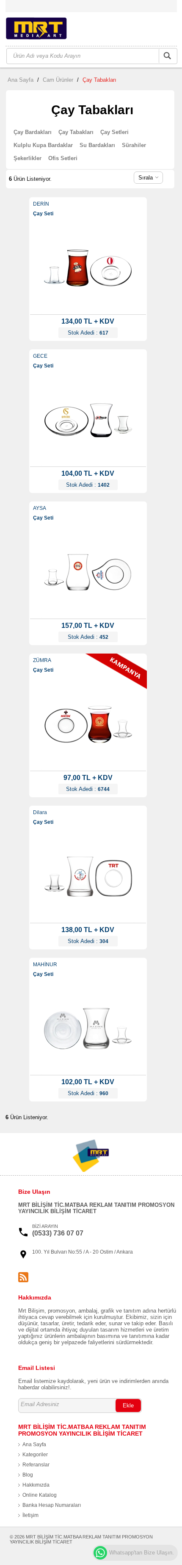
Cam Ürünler (58, 80)
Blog (27, 1475)
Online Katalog (39, 1495)
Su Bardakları (97, 145)
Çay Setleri (114, 132)
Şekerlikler (27, 158)
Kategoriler (35, 1455)
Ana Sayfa (20, 80)
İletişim (30, 1515)
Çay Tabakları (99, 80)
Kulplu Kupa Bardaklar (43, 145)
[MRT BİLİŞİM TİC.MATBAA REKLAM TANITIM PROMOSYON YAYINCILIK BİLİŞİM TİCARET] (47, 29)
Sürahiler (134, 145)
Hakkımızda (36, 1485)
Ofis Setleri (62, 158)
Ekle (128, 1405)
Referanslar (36, 1465)
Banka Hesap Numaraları (51, 1505)
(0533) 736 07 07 (57, 1233)
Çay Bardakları (33, 132)
